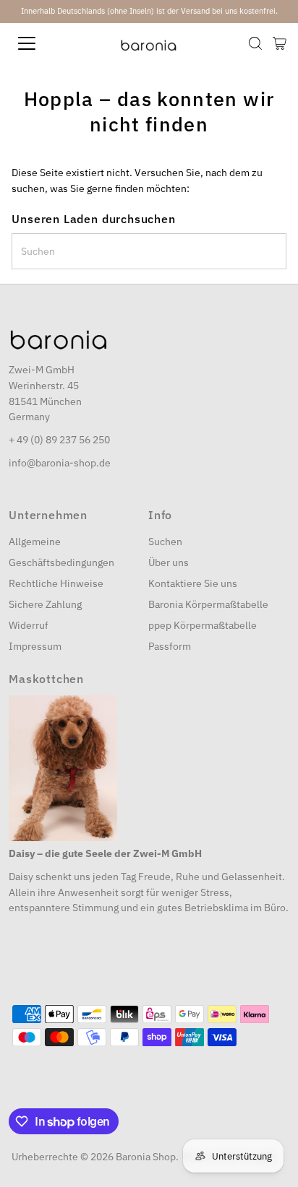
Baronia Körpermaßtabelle (208, 604)
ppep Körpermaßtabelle (202, 625)
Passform (169, 646)
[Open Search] (255, 43)
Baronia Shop (146, 1156)
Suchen (165, 541)
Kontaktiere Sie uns (192, 583)
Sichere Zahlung (45, 604)
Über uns (168, 562)
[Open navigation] (41, 43)
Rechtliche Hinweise (56, 583)
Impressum (35, 646)
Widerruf (28, 625)
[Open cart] (279, 43)
